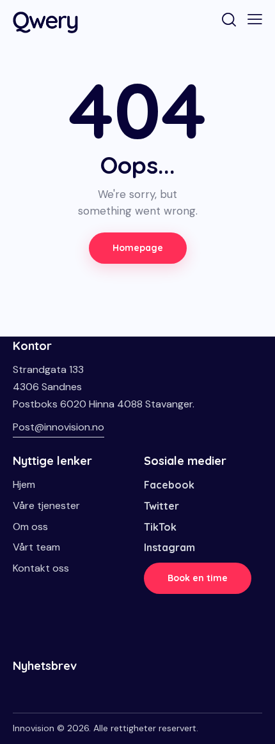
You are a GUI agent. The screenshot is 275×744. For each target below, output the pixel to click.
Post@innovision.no (58, 427)
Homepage (138, 248)
